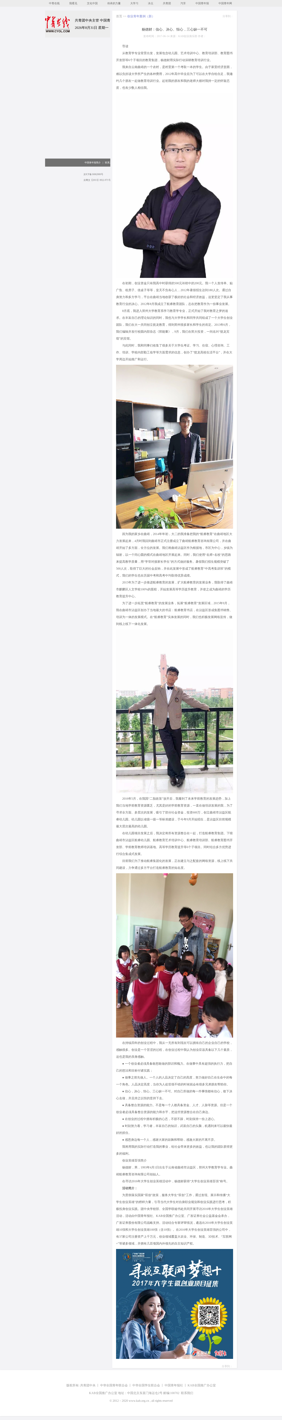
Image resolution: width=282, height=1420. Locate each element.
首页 (119, 16)
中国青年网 (225, 3)
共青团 (167, 3)
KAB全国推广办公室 (202, 1385)
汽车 (183, 3)
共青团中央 (88, 1385)
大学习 (134, 3)
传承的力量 (114, 3)
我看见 (73, 3)
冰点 (150, 3)
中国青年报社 (174, 1385)
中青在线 (54, 3)
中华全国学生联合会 (146, 1385)
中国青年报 (202, 3)
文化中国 (92, 3)
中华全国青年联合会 (114, 1385)
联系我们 (187, 1393)
